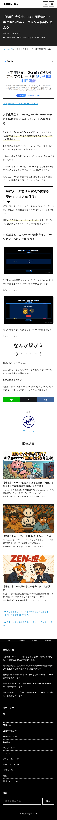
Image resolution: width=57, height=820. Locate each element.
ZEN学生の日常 (10, 731)
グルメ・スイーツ (11, 759)
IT (4, 720)
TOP (9, 640)
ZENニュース (29, 431)
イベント (7, 753)
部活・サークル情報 (12, 781)
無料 (43, 38)
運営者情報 (47, 640)
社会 (5, 776)
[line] (11, 399)
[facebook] (45, 399)
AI (6, 38)
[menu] (51, 3)
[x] (28, 399)
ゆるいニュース (28, 496)
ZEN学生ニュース (27, 600)
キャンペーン (35, 38)
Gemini (26, 38)
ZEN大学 (11, 38)
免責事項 (35, 640)
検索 (48, 801)
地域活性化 (8, 770)
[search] (45, 3)
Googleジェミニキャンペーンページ (20, 103)
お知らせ (7, 742)
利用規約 (22, 640)
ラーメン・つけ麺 (11, 764)
